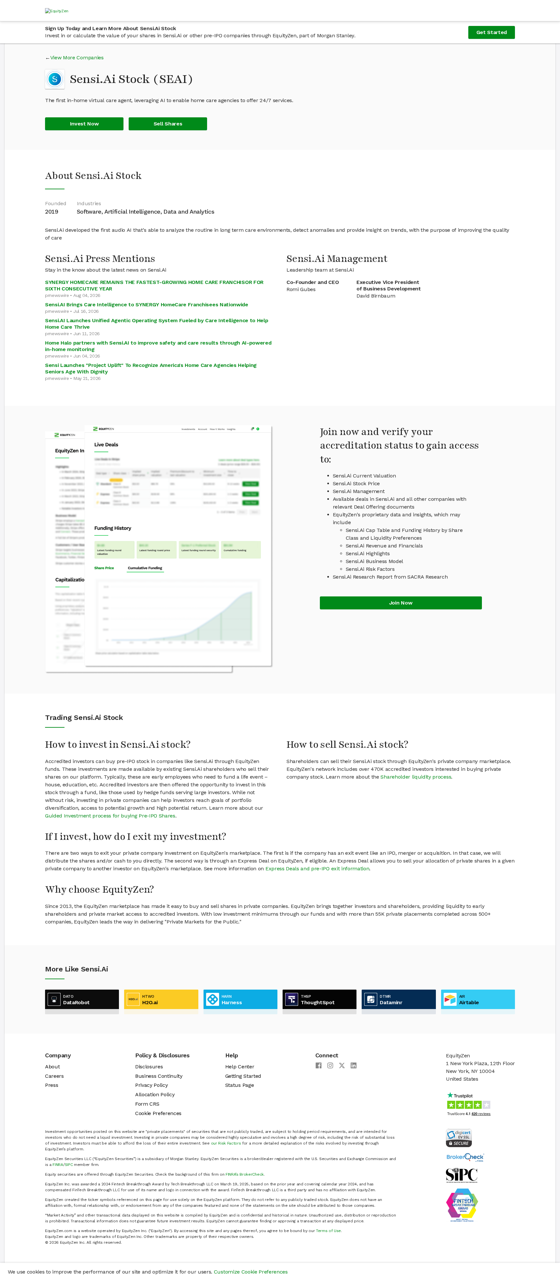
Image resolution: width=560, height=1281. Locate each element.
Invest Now (84, 124)
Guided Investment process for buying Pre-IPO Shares (110, 816)
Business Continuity (158, 1076)
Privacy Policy (151, 1085)
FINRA (57, 1164)
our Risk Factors (226, 1143)
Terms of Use (328, 1230)
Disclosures (149, 1067)
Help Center (239, 1067)
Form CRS (147, 1104)
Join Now (400, 603)
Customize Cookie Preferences (251, 1272)
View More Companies (77, 57)
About (52, 1067)
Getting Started (243, 1076)
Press (51, 1085)
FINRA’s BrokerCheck (245, 1174)
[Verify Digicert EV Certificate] (459, 1137)
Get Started (491, 32)
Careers (54, 1076)
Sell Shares (168, 124)
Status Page (239, 1085)
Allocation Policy (155, 1094)
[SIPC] (461, 1175)
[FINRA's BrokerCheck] (465, 1157)
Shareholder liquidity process (415, 777)
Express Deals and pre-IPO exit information (317, 868)
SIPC (69, 1164)
